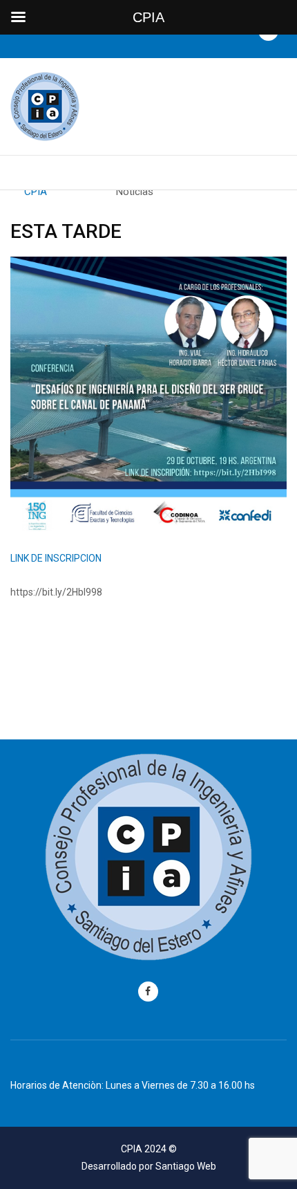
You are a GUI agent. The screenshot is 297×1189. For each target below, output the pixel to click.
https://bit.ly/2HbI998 (56, 592)
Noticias (134, 191)
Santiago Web (185, 1166)
